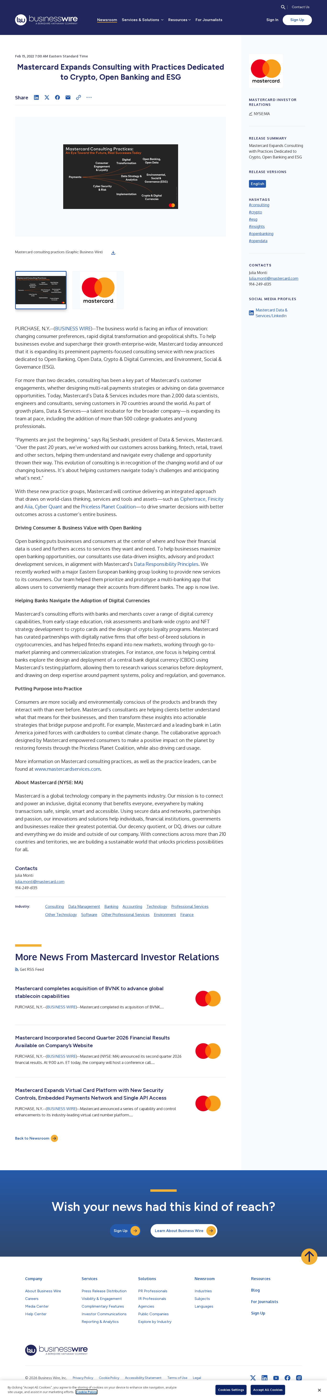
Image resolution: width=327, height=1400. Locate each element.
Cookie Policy (86, 1392)
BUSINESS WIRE (73, 328)
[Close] (319, 1390)
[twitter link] (253, 1378)
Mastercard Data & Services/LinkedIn (272, 313)
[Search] (283, 7)
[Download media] (113, 253)
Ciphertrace (192, 499)
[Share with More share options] (89, 97)
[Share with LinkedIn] (36, 97)
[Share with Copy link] (78, 97)
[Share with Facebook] (57, 97)
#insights (257, 226)
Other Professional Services (125, 914)
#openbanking (261, 233)
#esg (253, 219)
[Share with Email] (68, 97)
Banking (111, 906)
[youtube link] (276, 1378)
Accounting (132, 906)
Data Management (84, 906)
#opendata (258, 240)
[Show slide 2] (98, 290)
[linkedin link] (264, 1378)
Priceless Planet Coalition (108, 506)
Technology (157, 906)
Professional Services (190, 906)
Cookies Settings (231, 1390)
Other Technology (61, 914)
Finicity (215, 499)
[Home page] (46, 19)
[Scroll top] (309, 1256)
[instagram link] (299, 1378)
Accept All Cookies (267, 1390)
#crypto (255, 212)
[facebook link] (287, 1378)
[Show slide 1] (41, 290)
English (257, 184)
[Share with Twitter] (47, 97)
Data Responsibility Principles (166, 564)
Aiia (28, 506)
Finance (187, 914)
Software (89, 914)
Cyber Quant (48, 506)
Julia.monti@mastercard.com (39, 881)
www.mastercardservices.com (67, 769)
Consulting (54, 906)
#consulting (259, 204)
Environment (165, 914)
